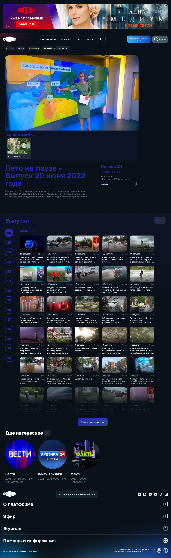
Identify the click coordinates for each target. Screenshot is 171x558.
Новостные (106, 176)
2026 (32, 230)
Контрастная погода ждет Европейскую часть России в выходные (114, 411)
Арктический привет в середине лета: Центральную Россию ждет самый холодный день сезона (30, 322)
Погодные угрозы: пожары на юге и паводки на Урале (32, 381)
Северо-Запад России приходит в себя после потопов (112, 259)
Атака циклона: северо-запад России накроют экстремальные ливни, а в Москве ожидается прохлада (142, 261)
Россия (116, 171)
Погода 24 (47, 48)
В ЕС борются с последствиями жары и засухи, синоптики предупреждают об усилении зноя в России (113, 352)
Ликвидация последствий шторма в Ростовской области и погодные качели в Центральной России (87, 413)
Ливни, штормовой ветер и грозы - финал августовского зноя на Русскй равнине (141, 321)
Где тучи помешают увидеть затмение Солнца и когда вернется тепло (59, 320)
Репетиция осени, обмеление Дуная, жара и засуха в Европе (114, 289)
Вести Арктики (50, 474)
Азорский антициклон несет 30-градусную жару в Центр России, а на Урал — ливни (114, 382)
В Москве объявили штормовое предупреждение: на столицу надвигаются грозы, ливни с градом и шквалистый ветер (31, 354)
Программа (34, 48)
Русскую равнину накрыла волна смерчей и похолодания (32, 289)
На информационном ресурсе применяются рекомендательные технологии (134, 550)
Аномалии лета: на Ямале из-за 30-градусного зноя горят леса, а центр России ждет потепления (142, 382)
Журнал (12, 528)
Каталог (21, 48)
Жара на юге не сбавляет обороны (86, 349)
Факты (76, 474)
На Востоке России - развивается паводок (85, 288)
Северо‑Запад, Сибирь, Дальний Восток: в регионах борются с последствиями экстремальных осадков (86, 261)
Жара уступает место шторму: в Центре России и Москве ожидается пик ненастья (59, 412)
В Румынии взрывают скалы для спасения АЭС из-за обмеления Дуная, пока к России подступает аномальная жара (142, 352)
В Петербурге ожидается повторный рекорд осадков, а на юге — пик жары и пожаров (59, 260)
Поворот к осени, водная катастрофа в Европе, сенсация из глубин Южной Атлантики (31, 260)
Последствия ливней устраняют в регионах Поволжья (140, 411)
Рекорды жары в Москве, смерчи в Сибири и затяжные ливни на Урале (59, 381)
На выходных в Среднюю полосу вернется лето (141, 288)
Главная (9, 48)
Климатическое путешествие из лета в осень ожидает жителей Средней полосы (86, 321)
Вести (10, 474)
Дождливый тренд (83, 379)
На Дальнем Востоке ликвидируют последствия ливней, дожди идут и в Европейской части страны (57, 293)
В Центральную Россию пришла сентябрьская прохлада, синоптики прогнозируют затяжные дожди (31, 413)
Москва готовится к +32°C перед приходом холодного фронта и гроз (59, 350)
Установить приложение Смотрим (77, 494)
